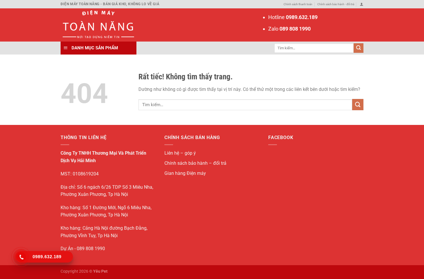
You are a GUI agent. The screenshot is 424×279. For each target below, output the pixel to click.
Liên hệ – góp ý (180, 153)
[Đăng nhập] (361, 4)
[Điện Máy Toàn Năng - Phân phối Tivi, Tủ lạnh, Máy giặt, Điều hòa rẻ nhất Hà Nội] (97, 25)
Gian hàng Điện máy (185, 173)
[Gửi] (358, 48)
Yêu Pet (100, 271)
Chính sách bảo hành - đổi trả (335, 4)
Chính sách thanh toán (298, 4)
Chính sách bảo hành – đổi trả (195, 163)
